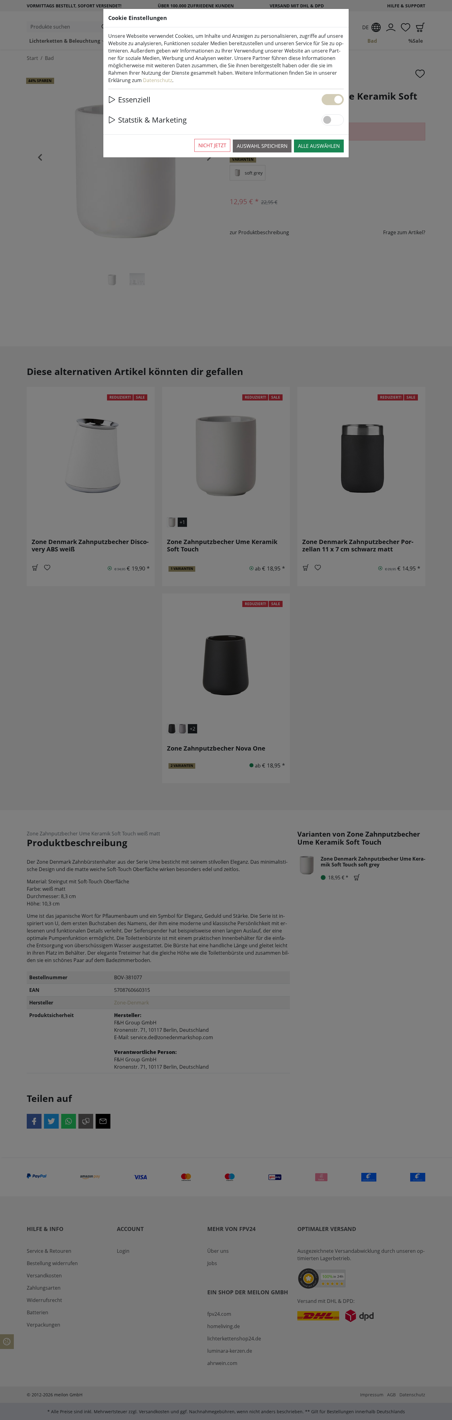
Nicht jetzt (212, 145)
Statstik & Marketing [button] (152, 120)
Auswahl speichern (262, 146)
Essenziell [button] (134, 99)
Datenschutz (157, 80)
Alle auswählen (319, 146)
